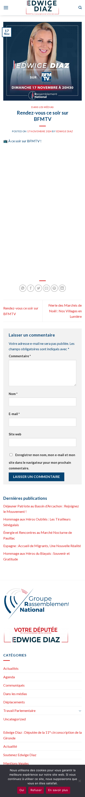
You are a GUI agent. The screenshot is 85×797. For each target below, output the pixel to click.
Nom (13, 394)
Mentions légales (16, 763)
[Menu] (5, 7)
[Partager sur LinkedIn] (62, 288)
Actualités (11, 668)
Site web (15, 434)
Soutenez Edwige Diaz (19, 755)
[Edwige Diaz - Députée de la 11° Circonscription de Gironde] (42, 7)
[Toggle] (80, 710)
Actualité (10, 746)
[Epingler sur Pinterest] (54, 288)
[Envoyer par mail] (46, 288)
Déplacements (14, 702)
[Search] (80, 7)
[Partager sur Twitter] (38, 288)
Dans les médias (42, 107)
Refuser (36, 790)
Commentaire (20, 356)
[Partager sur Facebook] (30, 288)
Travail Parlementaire (19, 710)
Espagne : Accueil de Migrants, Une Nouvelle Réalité (42, 546)
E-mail (14, 414)
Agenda (9, 677)
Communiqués (14, 685)
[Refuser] (79, 782)
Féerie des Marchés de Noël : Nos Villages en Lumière (65, 310)
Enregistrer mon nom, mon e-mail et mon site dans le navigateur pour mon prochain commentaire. (42, 461)
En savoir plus (58, 790)
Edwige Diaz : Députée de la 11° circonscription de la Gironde (42, 735)
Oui (21, 790)
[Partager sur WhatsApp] (22, 288)
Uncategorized (14, 719)
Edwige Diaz (64, 131)
